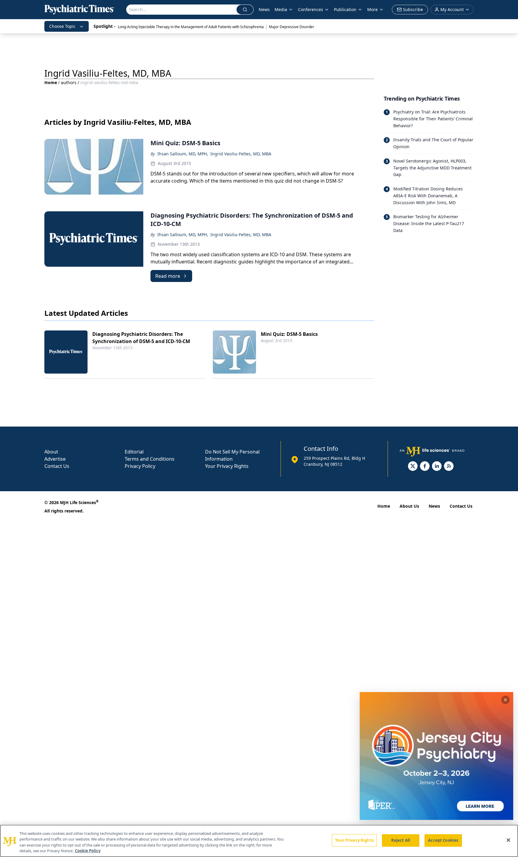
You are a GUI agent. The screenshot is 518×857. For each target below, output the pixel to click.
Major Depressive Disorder (291, 26)
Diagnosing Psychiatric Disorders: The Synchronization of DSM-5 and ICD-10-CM (141, 338)
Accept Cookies (443, 840)
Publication (345, 9)
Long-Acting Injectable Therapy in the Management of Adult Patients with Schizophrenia (191, 26)
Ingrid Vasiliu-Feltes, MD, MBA (240, 154)
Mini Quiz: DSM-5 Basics (289, 334)
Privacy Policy (140, 466)
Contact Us (56, 466)
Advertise (55, 459)
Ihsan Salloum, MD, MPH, (182, 154)
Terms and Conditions (149, 459)
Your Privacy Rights (227, 466)
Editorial (134, 451)
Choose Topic (62, 26)
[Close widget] (505, 700)
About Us (409, 506)
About (51, 451)
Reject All (400, 840)
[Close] (508, 840)
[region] (259, 841)
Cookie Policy (87, 850)
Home (50, 82)
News (264, 9)
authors (68, 82)
